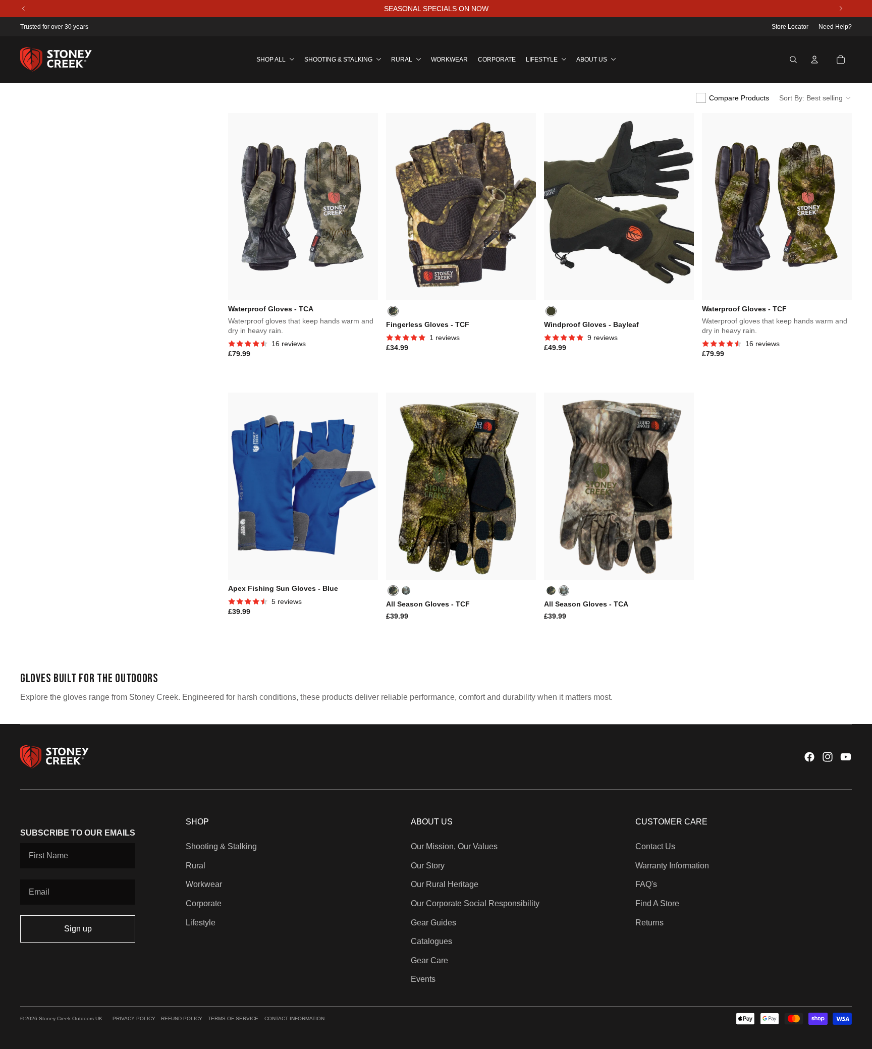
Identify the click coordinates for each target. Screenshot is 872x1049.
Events (423, 979)
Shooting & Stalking (221, 846)
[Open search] (793, 59)
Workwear (204, 884)
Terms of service (233, 1018)
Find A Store (657, 903)
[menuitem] (275, 59)
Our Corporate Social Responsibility (475, 903)
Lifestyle (200, 922)
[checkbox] (732, 98)
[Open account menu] (814, 59)
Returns (649, 922)
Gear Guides (433, 922)
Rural (195, 865)
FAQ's (646, 884)
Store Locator (790, 26)
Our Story (428, 865)
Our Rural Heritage (444, 884)
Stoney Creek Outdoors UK (70, 1018)
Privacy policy (134, 1018)
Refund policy (181, 1018)
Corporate (204, 903)
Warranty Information (672, 865)
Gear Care (429, 960)
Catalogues (431, 941)
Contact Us (655, 846)
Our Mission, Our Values (454, 846)
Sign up (78, 928)
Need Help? (835, 26)
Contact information (294, 1018)
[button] (815, 98)
